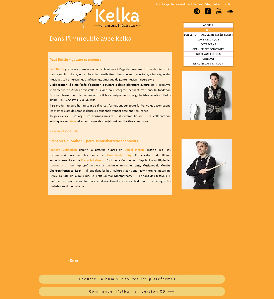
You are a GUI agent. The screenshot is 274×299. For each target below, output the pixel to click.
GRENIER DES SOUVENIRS (208, 49)
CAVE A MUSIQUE (208, 39)
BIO (208, 29)
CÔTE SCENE (208, 44)
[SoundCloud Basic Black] (230, 11)
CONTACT (208, 58)
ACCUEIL (208, 25)
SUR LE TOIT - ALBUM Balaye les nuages (208, 34)
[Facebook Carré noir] (208, 11)
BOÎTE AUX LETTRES (208, 53)
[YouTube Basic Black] (219, 11)
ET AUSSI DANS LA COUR (208, 63)
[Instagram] (197, 11)
